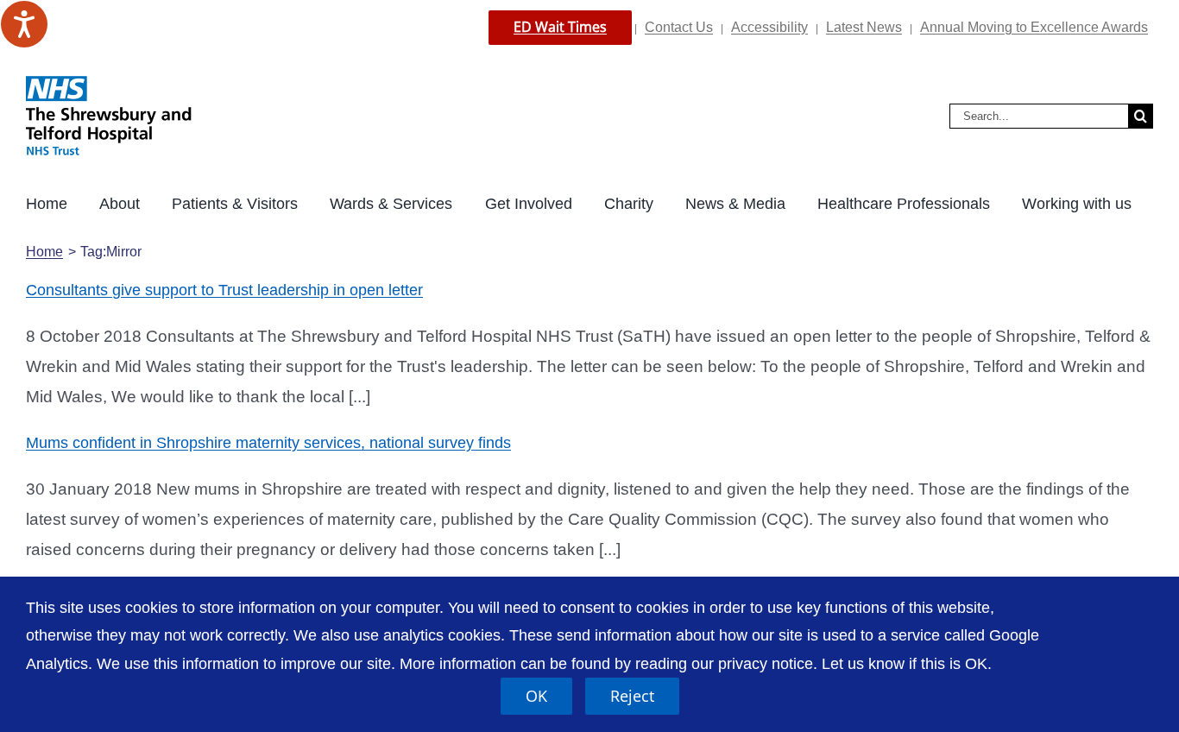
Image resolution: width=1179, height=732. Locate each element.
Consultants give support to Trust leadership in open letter (224, 290)
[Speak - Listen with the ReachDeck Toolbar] (24, 24)
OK (536, 695)
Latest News (864, 27)
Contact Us (679, 27)
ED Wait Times (560, 26)
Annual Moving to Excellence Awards (1034, 27)
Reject (632, 695)
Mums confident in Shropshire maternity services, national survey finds (268, 442)
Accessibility (769, 27)
